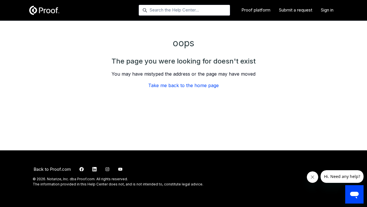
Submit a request (295, 10)
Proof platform (255, 10)
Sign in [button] (327, 10)
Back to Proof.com (52, 169)
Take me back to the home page (183, 85)
